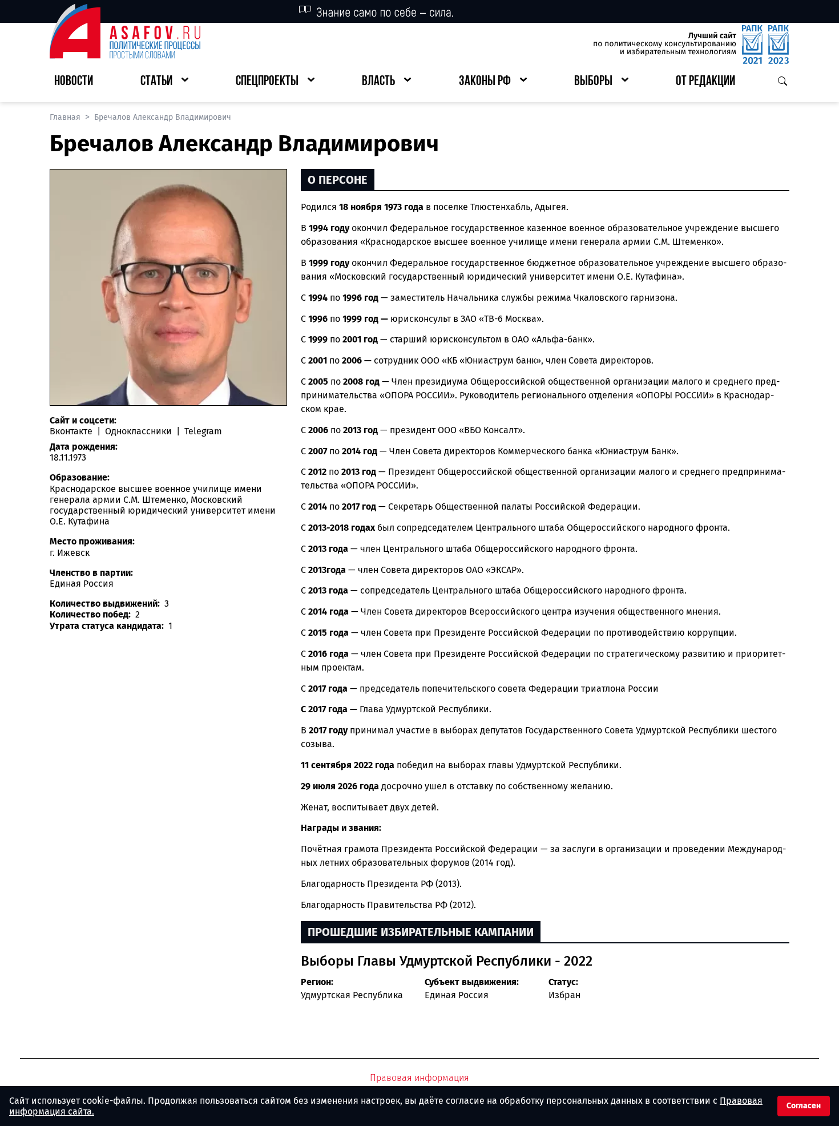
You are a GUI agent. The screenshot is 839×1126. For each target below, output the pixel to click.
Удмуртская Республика (352, 995)
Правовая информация (419, 1077)
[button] (164, 82)
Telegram (202, 431)
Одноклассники (138, 431)
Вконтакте (72, 431)
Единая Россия (457, 995)
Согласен (803, 1106)
